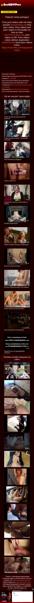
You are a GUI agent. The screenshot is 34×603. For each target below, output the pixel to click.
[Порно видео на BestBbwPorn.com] (13, 4)
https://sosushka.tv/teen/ (21, 580)
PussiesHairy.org (19, 25)
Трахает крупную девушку (20, 89)
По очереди (12, 78)
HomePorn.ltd (8, 42)
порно (17, 50)
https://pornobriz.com (23, 582)
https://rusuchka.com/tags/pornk (17, 47)
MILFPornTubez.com (15, 35)
